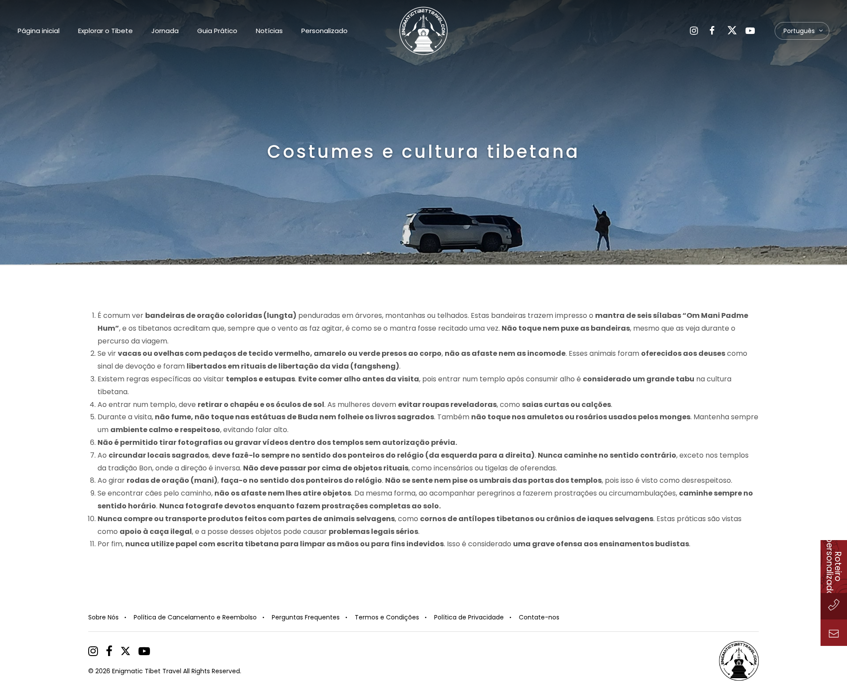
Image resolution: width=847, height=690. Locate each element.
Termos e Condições (387, 617)
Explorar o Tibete (105, 30)
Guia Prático (217, 30)
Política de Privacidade (469, 617)
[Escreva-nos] (834, 632)
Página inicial (39, 30)
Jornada (165, 30)
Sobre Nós (103, 617)
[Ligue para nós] (834, 606)
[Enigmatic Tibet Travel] (423, 31)
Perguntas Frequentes (306, 617)
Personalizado (324, 30)
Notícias (269, 30)
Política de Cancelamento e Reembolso (195, 617)
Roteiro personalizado (834, 566)
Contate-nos (539, 617)
